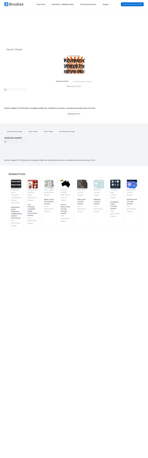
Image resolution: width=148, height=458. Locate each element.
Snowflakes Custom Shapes (132, 201)
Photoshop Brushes (88, 4)
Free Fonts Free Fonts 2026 (132, 4)
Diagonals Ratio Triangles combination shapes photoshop (16, 212)
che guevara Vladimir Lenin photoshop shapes (32, 210)
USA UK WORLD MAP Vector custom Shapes (65, 209)
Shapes (106, 4)
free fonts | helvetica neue (62, 4)
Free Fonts (41, 4)
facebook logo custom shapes (114, 205)
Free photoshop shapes (82, 81)
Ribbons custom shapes (97, 201)
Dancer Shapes (62, 81)
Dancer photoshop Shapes (15, 131)
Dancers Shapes (48, 131)
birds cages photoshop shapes (49, 201)
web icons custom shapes (81, 201)
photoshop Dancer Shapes (67, 131)
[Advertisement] (74, 28)
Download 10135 (74, 114)
